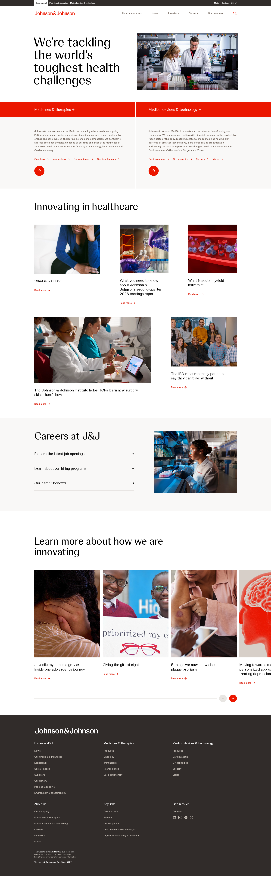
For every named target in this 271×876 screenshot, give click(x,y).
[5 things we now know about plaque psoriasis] (204, 613)
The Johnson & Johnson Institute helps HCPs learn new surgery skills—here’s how (86, 392)
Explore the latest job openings (59, 453)
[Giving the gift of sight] (135, 613)
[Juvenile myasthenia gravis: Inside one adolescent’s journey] (67, 613)
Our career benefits (50, 483)
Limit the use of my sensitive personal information (55, 857)
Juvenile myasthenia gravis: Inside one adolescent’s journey (59, 666)
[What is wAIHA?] (67, 249)
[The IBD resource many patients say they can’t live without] (204, 341)
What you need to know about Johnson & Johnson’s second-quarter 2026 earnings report (141, 287)
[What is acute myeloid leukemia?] (212, 249)
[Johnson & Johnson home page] (54, 13)
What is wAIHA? (47, 281)
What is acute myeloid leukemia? (206, 282)
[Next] (233, 698)
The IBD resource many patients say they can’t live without (197, 376)
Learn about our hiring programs (60, 468)
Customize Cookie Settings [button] (119, 829)
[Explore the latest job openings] (195, 462)
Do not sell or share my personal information (52, 854)
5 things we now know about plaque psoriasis (194, 666)
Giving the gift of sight (121, 664)
